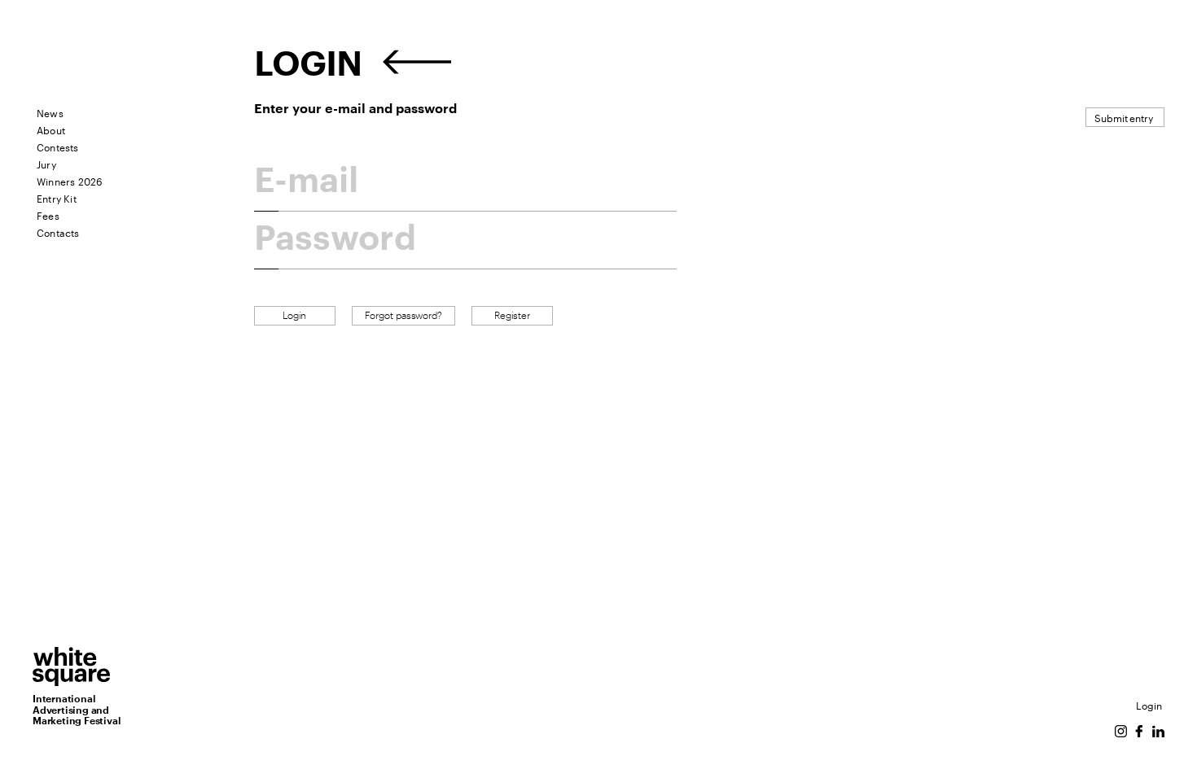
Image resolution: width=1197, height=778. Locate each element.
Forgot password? (403, 316)
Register (512, 316)
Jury (46, 163)
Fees (48, 214)
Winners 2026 (70, 180)
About (51, 129)
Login (1149, 704)
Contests (58, 146)
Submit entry (1123, 117)
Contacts (58, 231)
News (50, 112)
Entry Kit (57, 197)
